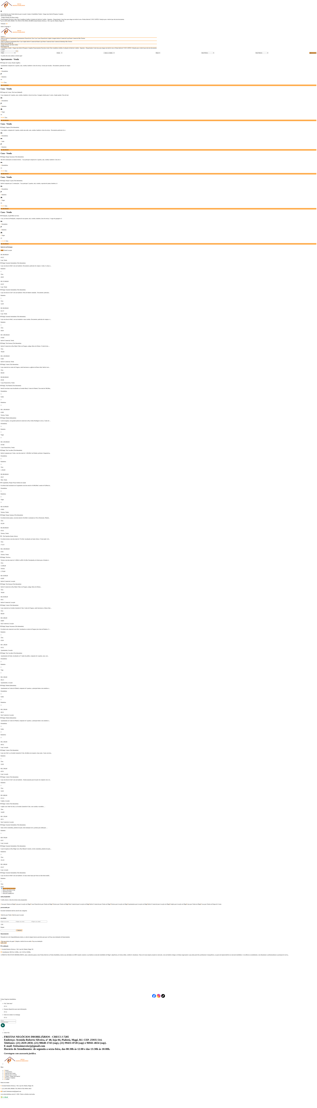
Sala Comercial (56, 41)
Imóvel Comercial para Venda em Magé (100, 904)
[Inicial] (13, 8)
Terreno (83, 38)
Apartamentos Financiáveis (24, 38)
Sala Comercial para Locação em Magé (79, 904)
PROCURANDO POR (9, 890)
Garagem (54, 38)
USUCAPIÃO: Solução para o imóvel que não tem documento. (107, 19)
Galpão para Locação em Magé (178, 904)
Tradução (3, 23)
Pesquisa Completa (58, 14)
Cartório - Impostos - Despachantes (51, 19)
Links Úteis (17, 19)
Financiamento (4, 19)
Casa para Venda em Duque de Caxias (211, 904)
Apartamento (13, 38)
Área (33, 38)
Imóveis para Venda (9, 14)
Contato (29, 14)
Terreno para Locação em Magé (119, 904)
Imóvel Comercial (61, 38)
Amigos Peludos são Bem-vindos (9, 17)
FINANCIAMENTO (8, 893)
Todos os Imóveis (5, 38)
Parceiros (11, 19)
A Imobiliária (34, 14)
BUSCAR (313, 53)
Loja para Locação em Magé (23, 904)
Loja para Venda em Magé (194, 904)
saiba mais (3, 943)
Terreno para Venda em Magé (60, 904)
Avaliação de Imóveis (36, 19)
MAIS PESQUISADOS (9, 888)
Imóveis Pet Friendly (6, 15)
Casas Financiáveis (42, 38)
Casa (35, 38)
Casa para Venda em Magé (8, 904)
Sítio (79, 38)
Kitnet (38, 41)
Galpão (49, 38)
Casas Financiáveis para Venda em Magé (41, 904)
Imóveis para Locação (20, 14)
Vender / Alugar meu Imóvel (45, 14)
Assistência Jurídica (25, 19)
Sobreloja (62, 41)
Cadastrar (19, 930)
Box (18, 41)
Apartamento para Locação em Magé (137, 904)
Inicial (2, 14)
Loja (67, 38)
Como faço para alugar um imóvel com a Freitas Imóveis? (76, 19)
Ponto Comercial (73, 38)
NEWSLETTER (7, 891)
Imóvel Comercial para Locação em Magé (159, 904)
